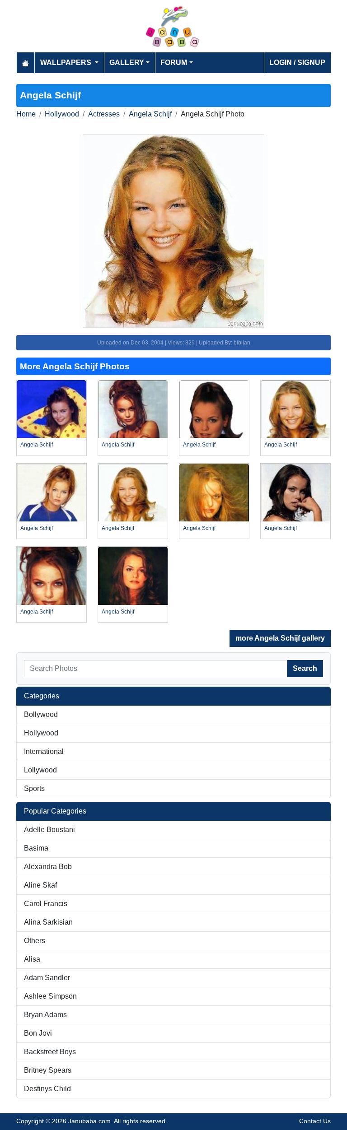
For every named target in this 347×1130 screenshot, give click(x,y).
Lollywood (40, 770)
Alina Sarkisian (48, 922)
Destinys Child (47, 1089)
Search (305, 668)
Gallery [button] (126, 62)
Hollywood (62, 114)
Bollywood (41, 714)
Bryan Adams (45, 1014)
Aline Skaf (40, 885)
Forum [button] (173, 62)
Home (26, 114)
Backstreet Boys (50, 1052)
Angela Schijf (150, 114)
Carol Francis (45, 903)
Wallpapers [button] (66, 62)
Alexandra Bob (48, 866)
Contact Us (315, 1121)
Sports (34, 788)
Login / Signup (297, 62)
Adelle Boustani (49, 829)
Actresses (104, 114)
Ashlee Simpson (50, 996)
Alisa (32, 959)
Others (34, 940)
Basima (36, 848)
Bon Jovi (38, 1033)
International (44, 751)
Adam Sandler (47, 977)
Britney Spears (47, 1070)
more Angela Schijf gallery (280, 638)
